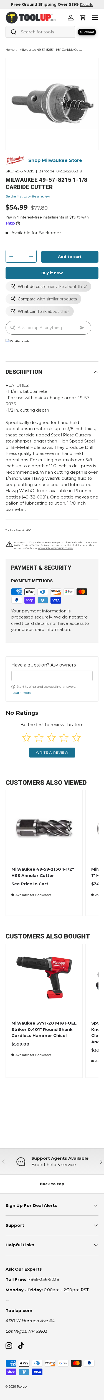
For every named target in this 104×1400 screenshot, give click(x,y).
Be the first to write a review (28, 196)
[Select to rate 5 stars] (76, 737)
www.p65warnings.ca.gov (55, 548)
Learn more (21, 692)
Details (86, 4)
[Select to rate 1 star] (26, 737)
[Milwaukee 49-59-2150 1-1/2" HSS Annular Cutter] (44, 828)
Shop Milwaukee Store (55, 160)
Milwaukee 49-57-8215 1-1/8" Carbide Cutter (51, 49)
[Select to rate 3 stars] (51, 737)
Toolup (22, 1386)
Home (10, 49)
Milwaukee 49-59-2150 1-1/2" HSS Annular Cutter (42, 872)
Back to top (52, 1184)
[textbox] (52, 676)
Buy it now (52, 273)
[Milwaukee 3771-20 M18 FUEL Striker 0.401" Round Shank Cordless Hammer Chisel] (44, 982)
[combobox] (40, 32)
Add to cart (70, 256)
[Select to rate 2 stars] (39, 737)
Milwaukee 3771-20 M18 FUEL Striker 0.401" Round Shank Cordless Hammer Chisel (44, 1029)
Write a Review (52, 752)
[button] (83, 18)
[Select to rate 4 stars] (64, 737)
